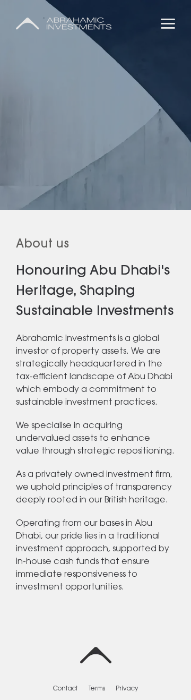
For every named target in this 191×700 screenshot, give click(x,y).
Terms (97, 689)
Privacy (127, 689)
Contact (65, 689)
